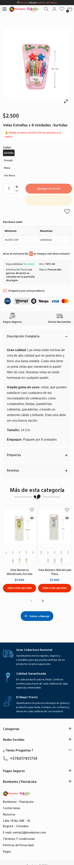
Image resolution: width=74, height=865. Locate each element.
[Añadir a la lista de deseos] (67, 211)
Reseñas (13, 470)
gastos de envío (16, 273)
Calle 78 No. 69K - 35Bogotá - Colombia (16, 823)
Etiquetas (14, 455)
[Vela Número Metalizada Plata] (54, 526)
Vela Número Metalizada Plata (54, 572)
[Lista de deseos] (62, 9)
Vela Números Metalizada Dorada (19, 572)
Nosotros (9, 814)
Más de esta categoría (37, 490)
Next (43, 600)
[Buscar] (47, 9)
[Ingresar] (54, 9)
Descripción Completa (23, 336)
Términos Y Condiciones (19, 838)
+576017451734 (23, 758)
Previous (31, 600)
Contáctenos (11, 808)
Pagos (7, 851)
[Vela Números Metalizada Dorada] (19, 526)
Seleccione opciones (19, 588)
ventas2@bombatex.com (29, 832)
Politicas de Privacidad (18, 845)
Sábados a (38, 3)
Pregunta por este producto (26, 290)
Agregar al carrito (48, 188)
